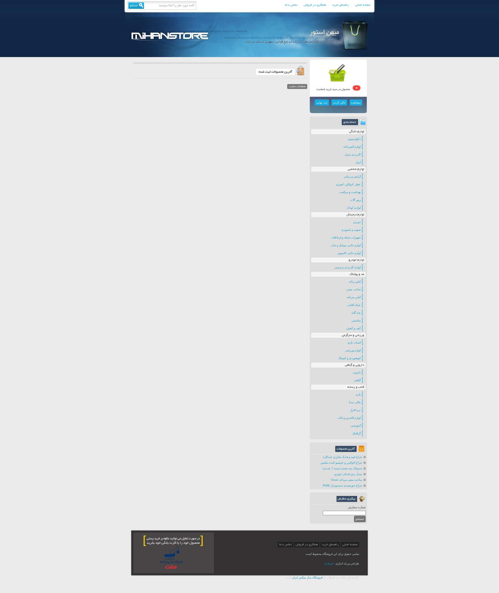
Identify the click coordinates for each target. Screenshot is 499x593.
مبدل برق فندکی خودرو (348, 473)
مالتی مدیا (355, 402)
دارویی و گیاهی (354, 365)
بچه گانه (356, 312)
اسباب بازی (354, 342)
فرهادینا (328, 563)
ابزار (358, 162)
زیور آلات (355, 199)
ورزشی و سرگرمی (353, 335)
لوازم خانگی (356, 131)
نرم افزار (355, 409)
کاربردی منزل (353, 154)
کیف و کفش (353, 328)
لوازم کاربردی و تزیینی (347, 267)
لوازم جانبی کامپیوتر (349, 252)
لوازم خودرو (356, 260)
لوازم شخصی (356, 169)
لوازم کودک (354, 207)
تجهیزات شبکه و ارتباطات (346, 237)
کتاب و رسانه (355, 387)
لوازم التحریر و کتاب (349, 417)
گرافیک (356, 433)
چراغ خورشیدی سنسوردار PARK (342, 485)
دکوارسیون (354, 138)
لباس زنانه (355, 281)
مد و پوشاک (357, 274)
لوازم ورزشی (353, 350)
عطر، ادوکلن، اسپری (348, 184)
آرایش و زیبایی (352, 176)
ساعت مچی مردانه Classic (346, 479)
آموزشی (356, 425)
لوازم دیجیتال (355, 214)
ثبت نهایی (321, 102)
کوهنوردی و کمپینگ (349, 358)
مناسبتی (356, 320)
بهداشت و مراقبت (350, 192)
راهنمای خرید (340, 5)
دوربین (357, 221)
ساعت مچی (353, 289)
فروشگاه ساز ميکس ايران (307, 577)
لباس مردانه (354, 297)
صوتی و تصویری (351, 229)
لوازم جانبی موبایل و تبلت (346, 245)
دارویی (357, 372)
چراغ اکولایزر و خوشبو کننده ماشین (341, 462)
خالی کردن (339, 102)
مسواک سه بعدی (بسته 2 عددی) (342, 468)
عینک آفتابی (354, 304)
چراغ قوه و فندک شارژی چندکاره (342, 456)
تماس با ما (291, 5)
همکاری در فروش (315, 5)
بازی (358, 394)
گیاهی (357, 380)
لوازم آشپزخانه (352, 146)
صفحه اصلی (362, 5)
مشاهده (356, 102)
